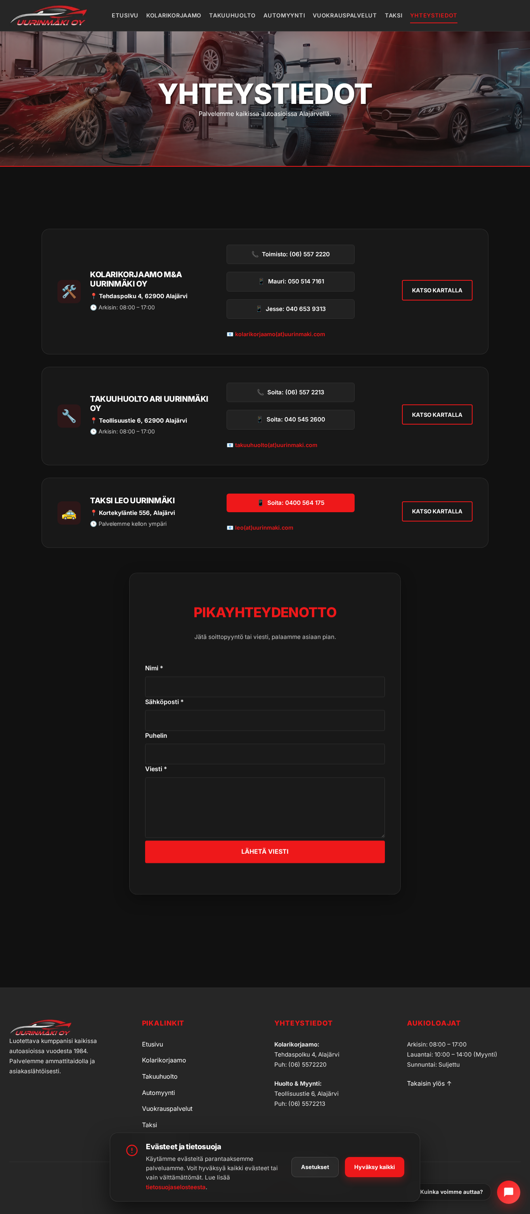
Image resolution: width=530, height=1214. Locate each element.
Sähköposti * (164, 702)
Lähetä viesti (265, 851)
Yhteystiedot (433, 15)
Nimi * (154, 668)
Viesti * (156, 769)
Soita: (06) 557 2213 (290, 392)
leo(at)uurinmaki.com (264, 527)
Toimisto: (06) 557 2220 (290, 254)
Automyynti (284, 15)
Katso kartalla (437, 290)
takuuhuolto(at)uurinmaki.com (276, 445)
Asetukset (315, 1167)
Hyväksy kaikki (374, 1167)
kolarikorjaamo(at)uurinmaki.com (280, 334)
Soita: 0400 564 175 (290, 502)
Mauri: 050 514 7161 (291, 281)
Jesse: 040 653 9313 (290, 309)
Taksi (394, 15)
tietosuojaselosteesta (176, 1187)
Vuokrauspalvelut (345, 15)
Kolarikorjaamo (173, 15)
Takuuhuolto (232, 15)
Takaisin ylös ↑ (429, 1083)
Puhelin (156, 735)
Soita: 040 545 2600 (290, 419)
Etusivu (125, 15)
